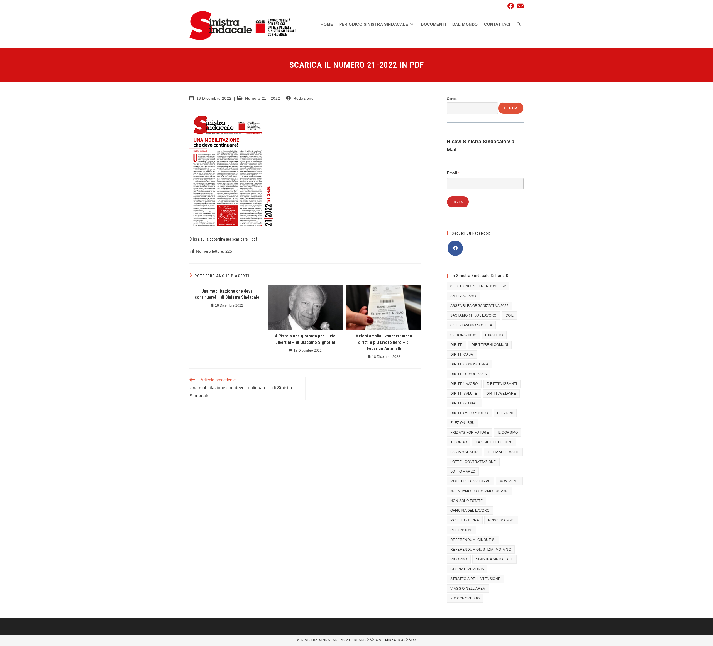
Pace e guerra (464, 520)
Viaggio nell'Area (467, 589)
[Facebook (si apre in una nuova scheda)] (511, 6)
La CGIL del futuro (494, 442)
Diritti (456, 345)
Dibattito (494, 335)
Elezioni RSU (462, 423)
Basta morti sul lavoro (473, 315)
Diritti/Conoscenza (469, 364)
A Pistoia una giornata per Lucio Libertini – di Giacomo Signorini (305, 339)
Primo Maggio (501, 520)
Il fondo (458, 442)
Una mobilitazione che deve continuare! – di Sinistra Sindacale (227, 294)
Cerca (451, 99)
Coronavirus (463, 335)
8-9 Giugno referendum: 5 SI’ (478, 286)
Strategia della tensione (475, 579)
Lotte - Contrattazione (473, 462)
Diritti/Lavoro (464, 384)
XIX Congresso (465, 598)
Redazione (303, 98)
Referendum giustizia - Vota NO (480, 550)
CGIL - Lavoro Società (471, 325)
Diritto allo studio (469, 413)
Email (453, 173)
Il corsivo (508, 432)
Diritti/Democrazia (468, 374)
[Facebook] (455, 248)
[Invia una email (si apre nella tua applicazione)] (520, 6)
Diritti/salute (463, 393)
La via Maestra (464, 452)
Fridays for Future (469, 432)
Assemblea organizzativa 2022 (479, 306)
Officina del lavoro (470, 511)
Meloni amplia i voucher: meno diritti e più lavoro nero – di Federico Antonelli (383, 342)
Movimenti (509, 481)
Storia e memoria (467, 569)
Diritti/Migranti (502, 384)
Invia (458, 202)
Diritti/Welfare (501, 393)
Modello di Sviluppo (470, 481)
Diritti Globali (464, 403)
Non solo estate (466, 501)
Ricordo (458, 559)
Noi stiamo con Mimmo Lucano (479, 491)
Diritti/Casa (461, 354)
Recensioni (461, 530)
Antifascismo (463, 296)
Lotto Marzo (462, 471)
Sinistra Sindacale (494, 559)
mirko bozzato (400, 640)
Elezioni (505, 413)
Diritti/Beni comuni (490, 345)
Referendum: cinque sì (472, 540)
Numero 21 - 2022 (262, 98)
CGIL (510, 315)
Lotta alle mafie (503, 452)
